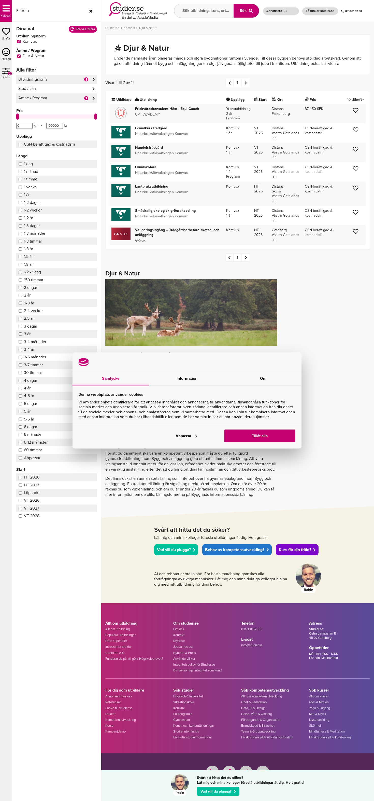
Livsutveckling (319, 719)
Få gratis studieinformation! (192, 737)
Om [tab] (263, 378)
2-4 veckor (33, 311)
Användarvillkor (184, 658)
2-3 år (29, 303)
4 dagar (30, 380)
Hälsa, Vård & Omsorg (256, 713)
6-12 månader (36, 442)
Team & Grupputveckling (258, 731)
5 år (27, 411)
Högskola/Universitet (188, 696)
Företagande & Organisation (261, 719)
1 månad (31, 171)
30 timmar (33, 372)
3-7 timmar (33, 365)
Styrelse (179, 640)
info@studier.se (252, 645)
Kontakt (178, 635)
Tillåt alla (260, 436)
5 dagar (30, 403)
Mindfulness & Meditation (327, 731)
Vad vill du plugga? (216, 791)
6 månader (33, 434)
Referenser (113, 702)
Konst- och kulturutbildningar (193, 725)
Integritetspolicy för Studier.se (194, 664)
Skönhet (315, 725)
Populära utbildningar (120, 635)
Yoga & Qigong (319, 708)
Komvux (178, 708)
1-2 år (28, 218)
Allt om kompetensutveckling (261, 696)
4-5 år (29, 396)
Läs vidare (330, 63)
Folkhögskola (182, 713)
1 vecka (30, 187)
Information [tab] (187, 378)
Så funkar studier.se (320, 10)
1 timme (30, 179)
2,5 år (29, 318)
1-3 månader (34, 233)
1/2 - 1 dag (32, 272)
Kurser (109, 725)
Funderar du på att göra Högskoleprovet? (134, 658)
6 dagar (30, 427)
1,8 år (28, 264)
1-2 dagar (32, 202)
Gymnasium (181, 719)
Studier (110, 713)
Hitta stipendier (116, 640)
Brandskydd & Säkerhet (258, 725)
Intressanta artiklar (118, 646)
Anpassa (183, 436)
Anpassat (32, 458)
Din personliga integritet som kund (197, 670)
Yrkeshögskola (183, 702)
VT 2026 (31, 500)
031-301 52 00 (353, 11)
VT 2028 (31, 516)
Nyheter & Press (184, 652)
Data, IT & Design (253, 708)
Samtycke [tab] (111, 378)
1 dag (28, 164)
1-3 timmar (33, 241)
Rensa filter (85, 29)
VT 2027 (31, 508)
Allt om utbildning (117, 629)
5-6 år (29, 419)
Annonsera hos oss (118, 696)
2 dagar (30, 287)
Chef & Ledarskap (254, 702)
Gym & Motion (319, 702)
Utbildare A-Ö (115, 652)
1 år (27, 195)
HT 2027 (31, 485)
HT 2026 (31, 477)
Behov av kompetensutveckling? (234, 550)
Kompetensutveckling (120, 719)
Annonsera (274, 10)
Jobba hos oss (183, 646)
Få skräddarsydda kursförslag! (330, 737)
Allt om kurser (318, 696)
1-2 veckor (33, 210)
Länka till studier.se (119, 708)
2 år (27, 295)
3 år (27, 334)
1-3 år (28, 249)
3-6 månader (35, 357)
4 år (27, 388)
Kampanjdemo (115, 731)
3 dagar (30, 326)
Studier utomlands (186, 731)
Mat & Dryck (317, 713)
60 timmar (33, 450)
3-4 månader (35, 342)
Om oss (178, 629)
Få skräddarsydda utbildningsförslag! (267, 737)
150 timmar (33, 280)
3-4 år (29, 349)
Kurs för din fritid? (295, 550)
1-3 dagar (32, 226)
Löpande (31, 493)
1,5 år (28, 256)
